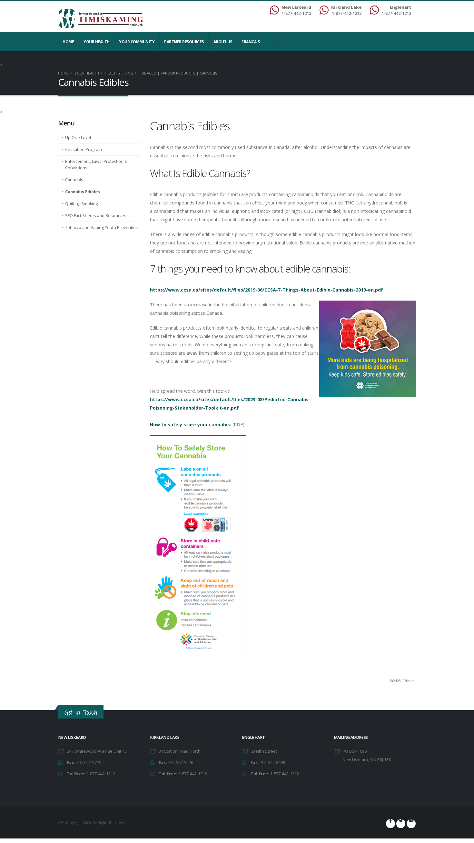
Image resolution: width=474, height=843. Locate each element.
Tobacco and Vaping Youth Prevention (101, 227)
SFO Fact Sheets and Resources (95, 215)
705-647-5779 (88, 762)
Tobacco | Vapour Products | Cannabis (178, 73)
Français (251, 42)
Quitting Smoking (81, 203)
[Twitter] (400, 823)
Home (68, 42)
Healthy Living (119, 73)
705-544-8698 (272, 762)
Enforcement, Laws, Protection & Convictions (96, 165)
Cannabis (74, 180)
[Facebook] (390, 823)
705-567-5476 (180, 762)
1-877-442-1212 (100, 774)
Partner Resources (184, 42)
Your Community (136, 42)
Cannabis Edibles (82, 191)
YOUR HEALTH (97, 42)
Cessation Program (83, 149)
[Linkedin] (411, 823)
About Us (222, 42)
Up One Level (78, 137)
